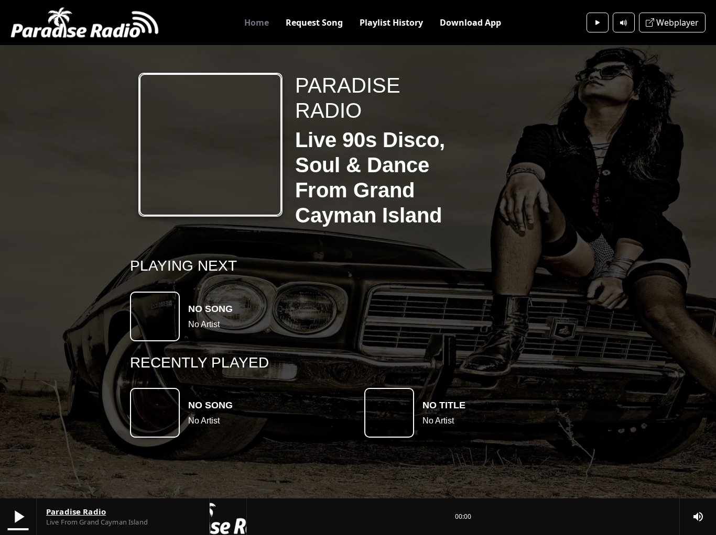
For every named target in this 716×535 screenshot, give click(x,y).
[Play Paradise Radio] (598, 22)
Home (256, 22)
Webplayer (676, 22)
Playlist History (391, 22)
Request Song (314, 22)
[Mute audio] (624, 22)
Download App (470, 22)
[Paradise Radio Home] (84, 22)
